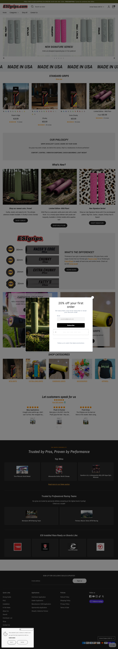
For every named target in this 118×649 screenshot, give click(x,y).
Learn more (12, 637)
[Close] (26, 629)
